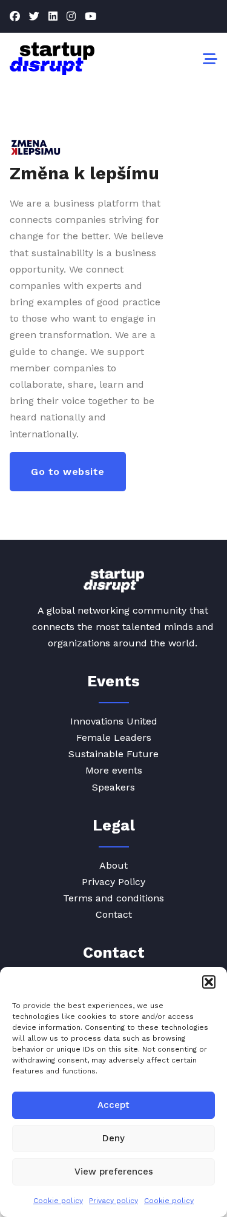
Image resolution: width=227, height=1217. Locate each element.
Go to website (68, 471)
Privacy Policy (113, 881)
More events (113, 770)
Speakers (113, 787)
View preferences (113, 1171)
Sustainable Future (113, 754)
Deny (113, 1138)
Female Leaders (113, 737)
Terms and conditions (113, 898)
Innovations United (113, 721)
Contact (114, 914)
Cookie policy (58, 1200)
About (113, 865)
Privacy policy (113, 1200)
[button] (209, 982)
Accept (113, 1104)
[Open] (210, 58)
